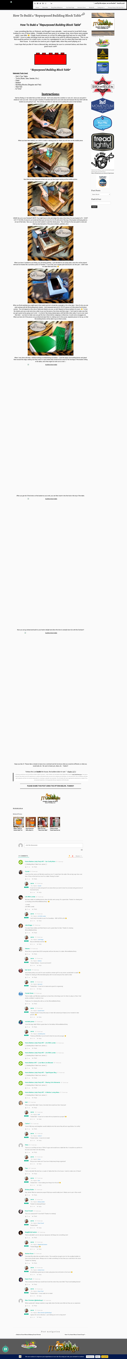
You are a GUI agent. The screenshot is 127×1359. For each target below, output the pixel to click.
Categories (101, 7)
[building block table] (50, 121)
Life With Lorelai (30, 897)
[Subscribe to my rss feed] (35, 3)
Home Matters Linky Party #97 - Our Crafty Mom (40, 861)
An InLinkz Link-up (18, 808)
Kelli (26, 1102)
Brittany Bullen (29, 1189)
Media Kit (91, 7)
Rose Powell (29, 1211)
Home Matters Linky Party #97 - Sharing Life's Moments (42, 1082)
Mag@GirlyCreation (31, 1232)
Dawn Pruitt (28, 1279)
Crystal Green (29, 993)
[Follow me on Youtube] (49, 3)
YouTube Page (70, 7)
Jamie (32, 883)
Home (37, 7)
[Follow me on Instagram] (46, 3)
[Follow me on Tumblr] (47, 3)
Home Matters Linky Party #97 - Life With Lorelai (40, 1043)
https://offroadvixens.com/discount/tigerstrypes (102, 173)
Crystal (27, 871)
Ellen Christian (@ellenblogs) (34, 1300)
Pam (26, 1168)
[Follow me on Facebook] (43, 3)
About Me (45, 7)
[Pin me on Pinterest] (50, 3)
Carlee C (27, 1123)
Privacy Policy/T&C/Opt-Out (116, 7)
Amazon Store (82, 7)
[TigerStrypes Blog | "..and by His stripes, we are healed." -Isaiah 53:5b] (14, 2)
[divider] (50, 59)
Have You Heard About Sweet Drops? (75, 1334)
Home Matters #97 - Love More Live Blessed (39, 1062)
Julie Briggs (28, 925)
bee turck (28, 970)
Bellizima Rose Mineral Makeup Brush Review (28, 1334)
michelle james (29, 1021)
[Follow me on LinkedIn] (52, 3)
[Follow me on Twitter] (40, 3)
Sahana (27, 948)
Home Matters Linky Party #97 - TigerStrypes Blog (41, 1072)
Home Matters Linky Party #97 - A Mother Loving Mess (42, 1092)
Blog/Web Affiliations (57, 7)
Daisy (39, 1159)
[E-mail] (38, 3)
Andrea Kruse (29, 1253)
